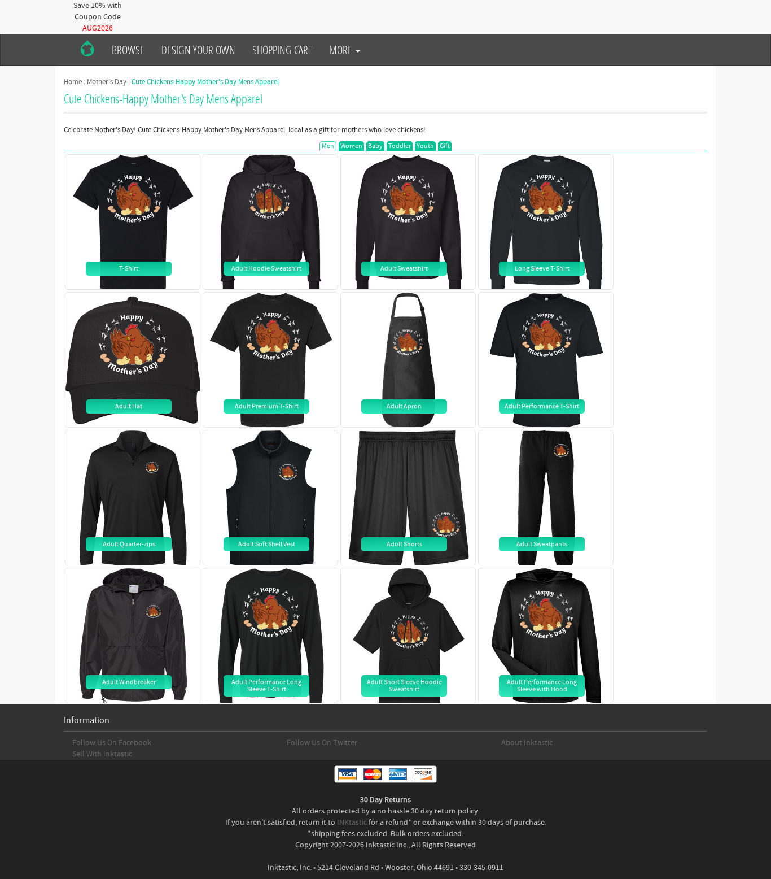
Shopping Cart (282, 49)
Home (73, 81)
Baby (375, 146)
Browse (128, 49)
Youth (425, 146)
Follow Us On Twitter (322, 743)
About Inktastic (527, 743)
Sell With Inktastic (102, 754)
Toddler (399, 146)
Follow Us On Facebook (111, 743)
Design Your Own (198, 49)
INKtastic (352, 822)
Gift (445, 146)
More (341, 49)
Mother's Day (106, 81)
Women (351, 146)
